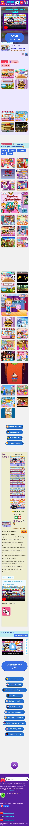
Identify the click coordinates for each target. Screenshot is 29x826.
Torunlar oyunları (15, 734)
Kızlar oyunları (15, 432)
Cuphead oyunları (15, 679)
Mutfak (4, 150)
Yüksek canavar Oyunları (15, 723)
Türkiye (6, 806)
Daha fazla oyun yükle (14, 666)
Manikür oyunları (15, 729)
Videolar (5, 65)
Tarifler (12, 150)
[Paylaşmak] (26, 54)
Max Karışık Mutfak (8, 820)
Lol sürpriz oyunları (15, 712)
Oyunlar (4, 62)
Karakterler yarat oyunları (15, 690)
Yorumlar (13, 62)
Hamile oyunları (15, 684)
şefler (10, 153)
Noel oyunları (15, 438)
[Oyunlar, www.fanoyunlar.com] (10, 3)
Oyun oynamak (14, 37)
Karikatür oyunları (15, 701)
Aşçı (3, 153)
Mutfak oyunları (15, 427)
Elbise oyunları (15, 707)
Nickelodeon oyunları (15, 718)
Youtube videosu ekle (21, 635)
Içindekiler (22, 150)
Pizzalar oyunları (15, 443)
